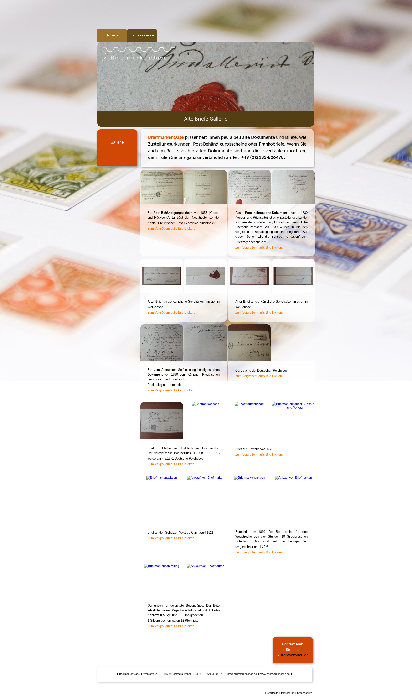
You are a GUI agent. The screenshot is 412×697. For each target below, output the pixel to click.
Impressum (287, 693)
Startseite (272, 693)
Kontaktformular (294, 655)
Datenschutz (304, 693)
